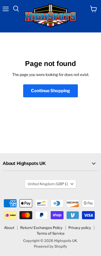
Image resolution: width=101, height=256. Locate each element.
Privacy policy (79, 227)
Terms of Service (51, 233)
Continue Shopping (50, 90)
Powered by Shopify (50, 246)
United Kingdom (48, 184)
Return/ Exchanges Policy (41, 227)
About (9, 227)
